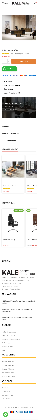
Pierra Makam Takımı (9, 186)
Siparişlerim (6, 391)
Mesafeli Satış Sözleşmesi (11, 339)
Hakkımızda (6, 343)
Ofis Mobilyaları (7, 395)
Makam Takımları (8, 362)
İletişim (4, 350)
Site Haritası (6, 399)
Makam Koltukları (8, 372)
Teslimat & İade (7, 346)
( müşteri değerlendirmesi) (20, 53)
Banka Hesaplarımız (9, 332)
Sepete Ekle (24, 61)
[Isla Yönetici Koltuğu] (13, 223)
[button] (4, 27)
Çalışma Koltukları (8, 376)
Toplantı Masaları (8, 365)
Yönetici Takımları (8, 369)
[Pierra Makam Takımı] (13, 169)
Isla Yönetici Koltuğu (9, 240)
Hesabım (5, 388)
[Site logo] (21, 3)
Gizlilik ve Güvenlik (8, 335)
